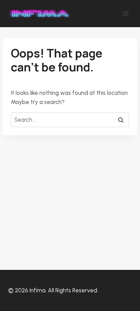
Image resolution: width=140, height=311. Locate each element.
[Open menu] (125, 13)
